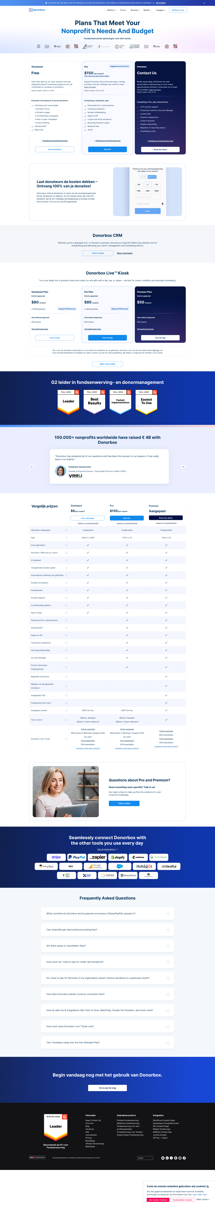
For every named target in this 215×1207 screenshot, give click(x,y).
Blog (87, 1126)
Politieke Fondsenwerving (128, 1120)
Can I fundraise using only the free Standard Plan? (73, 1042)
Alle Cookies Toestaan (158, 1200)
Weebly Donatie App (161, 1129)
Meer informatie (90, 87)
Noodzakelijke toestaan (182, 1200)
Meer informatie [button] (107, 364)
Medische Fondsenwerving (128, 1123)
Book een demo (166, 518)
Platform (110, 10)
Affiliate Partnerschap (95, 1144)
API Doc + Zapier (160, 1138)
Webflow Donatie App (162, 1132)
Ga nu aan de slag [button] (107, 1088)
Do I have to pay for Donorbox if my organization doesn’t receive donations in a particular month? (97, 978)
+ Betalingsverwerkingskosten (55, 141)
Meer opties (202, 1199)
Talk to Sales (98, 253)
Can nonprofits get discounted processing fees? (71, 929)
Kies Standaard (54, 149)
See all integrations (106, 849)
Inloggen (160, 10)
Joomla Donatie (159, 1135)
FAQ (87, 1132)
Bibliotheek (90, 1146)
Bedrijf (146, 10)
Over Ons (89, 1123)
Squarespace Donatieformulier (166, 1123)
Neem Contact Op (93, 1120)
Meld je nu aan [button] (178, 10)
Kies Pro (107, 149)
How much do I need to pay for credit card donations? (74, 962)
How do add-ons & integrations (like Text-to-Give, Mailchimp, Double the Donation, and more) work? (99, 1010)
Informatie (91, 1115)
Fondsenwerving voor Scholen (129, 1132)
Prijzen (123, 10)
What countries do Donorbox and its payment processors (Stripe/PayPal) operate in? (91, 913)
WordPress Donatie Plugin (164, 1120)
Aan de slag (55, 338)
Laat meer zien (200, 1194)
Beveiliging (90, 1141)
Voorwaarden (91, 1135)
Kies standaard (87, 518)
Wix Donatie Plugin (161, 1126)
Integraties (158, 1115)
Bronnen (134, 10)
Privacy (89, 1138)
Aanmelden (161, 3)
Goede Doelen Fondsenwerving (130, 1135)
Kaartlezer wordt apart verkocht (88, 748)
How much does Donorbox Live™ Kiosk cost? (70, 1026)
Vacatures (90, 1129)
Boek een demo (160, 149)
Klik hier (156, 350)
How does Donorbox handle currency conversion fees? (75, 994)
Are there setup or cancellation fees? (66, 945)
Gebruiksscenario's (126, 1115)
